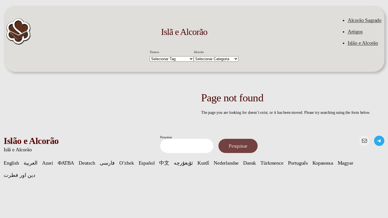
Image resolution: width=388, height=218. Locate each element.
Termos (154, 52)
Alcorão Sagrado (364, 20)
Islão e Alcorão (363, 43)
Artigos (355, 31)
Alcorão (199, 52)
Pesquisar (166, 137)
